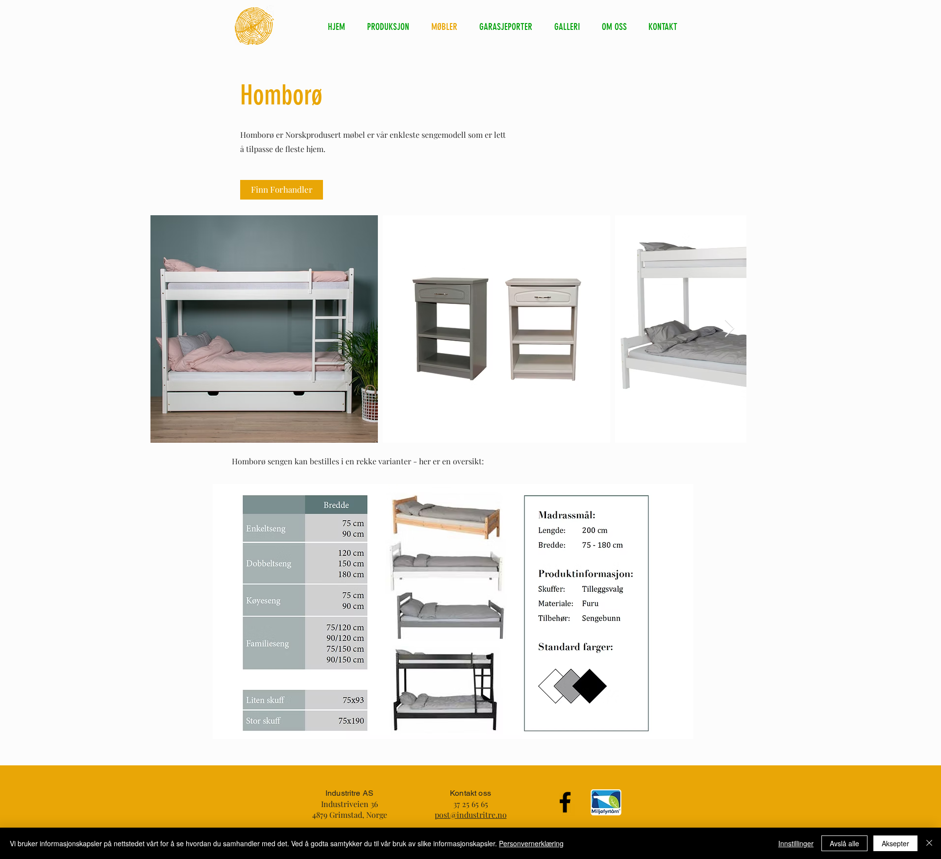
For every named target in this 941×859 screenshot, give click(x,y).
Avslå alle (844, 843)
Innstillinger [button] (796, 843)
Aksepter (895, 843)
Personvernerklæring (531, 843)
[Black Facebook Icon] (565, 802)
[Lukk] (929, 843)
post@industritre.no (471, 814)
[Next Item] (729, 328)
